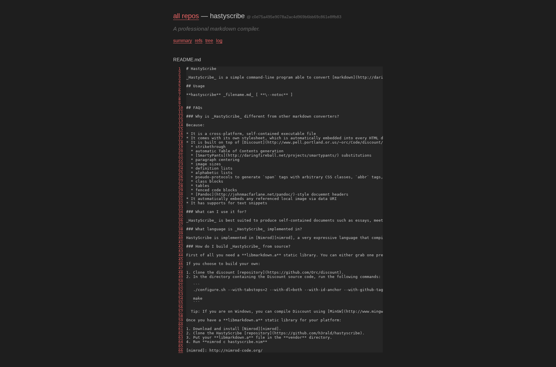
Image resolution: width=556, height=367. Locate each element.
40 (180, 238)
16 (180, 133)
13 (180, 120)
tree (209, 40)
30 (180, 194)
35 (180, 216)
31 (180, 199)
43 (180, 251)
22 (180, 159)
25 (180, 172)
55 (180, 303)
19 (180, 146)
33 (180, 207)
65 (180, 346)
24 (180, 168)
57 (180, 311)
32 (180, 203)
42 (180, 246)
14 (180, 125)
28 (180, 185)
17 (180, 138)
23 (180, 164)
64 (180, 342)
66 (180, 350)
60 (180, 324)
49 (180, 277)
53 (180, 294)
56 (180, 307)
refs (198, 40)
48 (180, 272)
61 (180, 329)
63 (180, 337)
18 (180, 142)
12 (180, 116)
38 (180, 229)
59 (180, 320)
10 (180, 107)
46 (180, 264)
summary (182, 40)
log (219, 40)
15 (180, 129)
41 (180, 242)
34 (180, 212)
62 (180, 333)
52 (180, 290)
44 (180, 255)
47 (180, 268)
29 (180, 190)
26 (180, 177)
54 (180, 298)
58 (180, 316)
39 (180, 233)
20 (180, 151)
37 (180, 225)
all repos (186, 16)
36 (180, 220)
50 (180, 281)
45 (180, 259)
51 (180, 285)
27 (180, 181)
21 (180, 155)
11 (180, 112)
